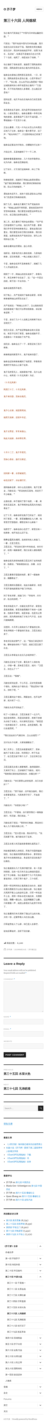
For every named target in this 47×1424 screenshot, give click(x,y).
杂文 (6, 1393)
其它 (6, 1405)
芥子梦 (9, 949)
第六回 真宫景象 (13, 1220)
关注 (6, 1411)
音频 (6, 1387)
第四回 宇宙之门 (13, 1227)
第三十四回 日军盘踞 (16, 1301)
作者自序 (9, 1252)
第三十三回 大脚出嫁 (16, 1295)
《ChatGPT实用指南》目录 (18, 1161)
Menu (39, 9)
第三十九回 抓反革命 (16, 1332)
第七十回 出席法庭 (13, 1356)
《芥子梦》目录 (11, 1246)
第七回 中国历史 (23, 1182)
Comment (9, 979)
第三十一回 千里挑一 (16, 1283)
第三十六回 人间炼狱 (16, 1313)
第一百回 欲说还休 (13, 1374)
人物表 (8, 1381)
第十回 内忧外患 (12, 1264)
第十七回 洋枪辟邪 (14, 1231)
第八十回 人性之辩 (13, 1362)
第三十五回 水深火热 (16, 1307)
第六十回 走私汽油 (24, 1199)
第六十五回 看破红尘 (25, 1192)
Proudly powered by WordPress (24, 1419)
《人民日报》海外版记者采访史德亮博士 (24, 1144)
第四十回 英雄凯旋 (13, 1338)
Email (7, 1029)
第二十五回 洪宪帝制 (15, 1224)
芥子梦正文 (32, 949)
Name (7, 1017)
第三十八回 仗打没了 (16, 1326)
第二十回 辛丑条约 (13, 1270)
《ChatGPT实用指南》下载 (18, 1154)
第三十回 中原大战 (13, 1277)
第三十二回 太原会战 (16, 1289)
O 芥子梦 (10, 9)
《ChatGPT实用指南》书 (17, 1158)
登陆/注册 (8, 1123)
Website (8, 1041)
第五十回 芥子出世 (13, 1344)
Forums (7, 1399)
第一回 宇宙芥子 (12, 1258)
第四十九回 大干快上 (15, 1234)
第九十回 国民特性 (13, 1368)
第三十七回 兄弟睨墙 (16, 1319)
